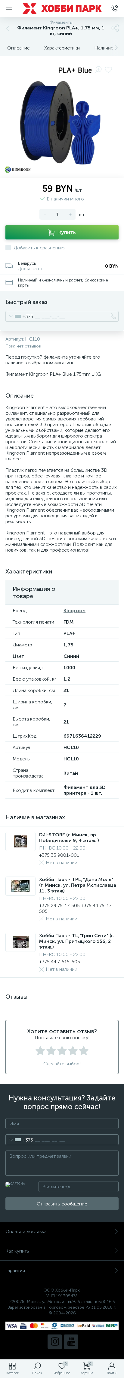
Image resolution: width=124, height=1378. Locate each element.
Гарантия (15, 1270)
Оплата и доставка (26, 1231)
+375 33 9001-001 (59, 855)
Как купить (17, 1251)
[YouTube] (71, 1341)
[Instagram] (55, 1341)
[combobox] (19, 316)
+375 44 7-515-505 (59, 961)
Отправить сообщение (62, 1204)
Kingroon (74, 610)
